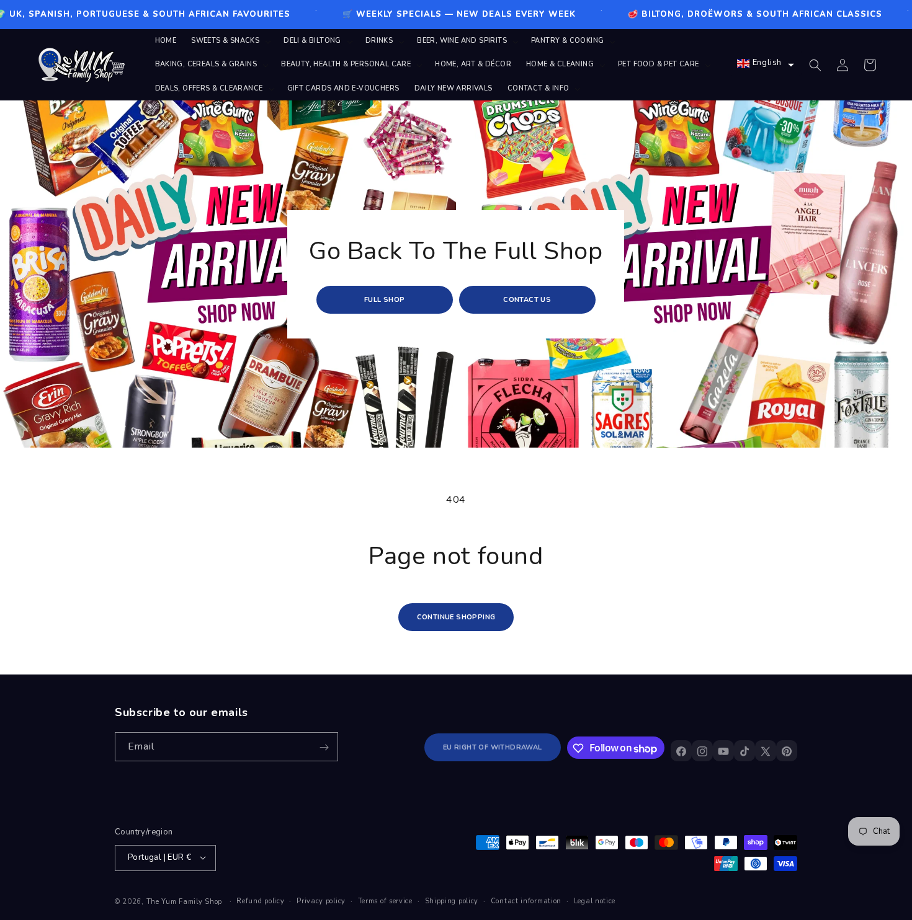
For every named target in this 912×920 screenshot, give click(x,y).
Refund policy (260, 900)
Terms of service (385, 900)
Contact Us (528, 299)
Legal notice (594, 900)
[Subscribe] (324, 747)
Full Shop (384, 299)
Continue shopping (456, 617)
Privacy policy (321, 900)
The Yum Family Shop (184, 901)
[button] (230, 41)
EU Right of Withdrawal (492, 748)
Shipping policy (452, 900)
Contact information (526, 900)
